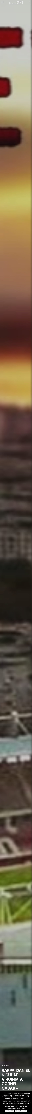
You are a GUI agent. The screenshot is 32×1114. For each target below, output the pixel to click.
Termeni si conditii (21, 1111)
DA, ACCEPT (9, 1111)
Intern (3, 1065)
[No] (30, 1103)
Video (7, 1065)
